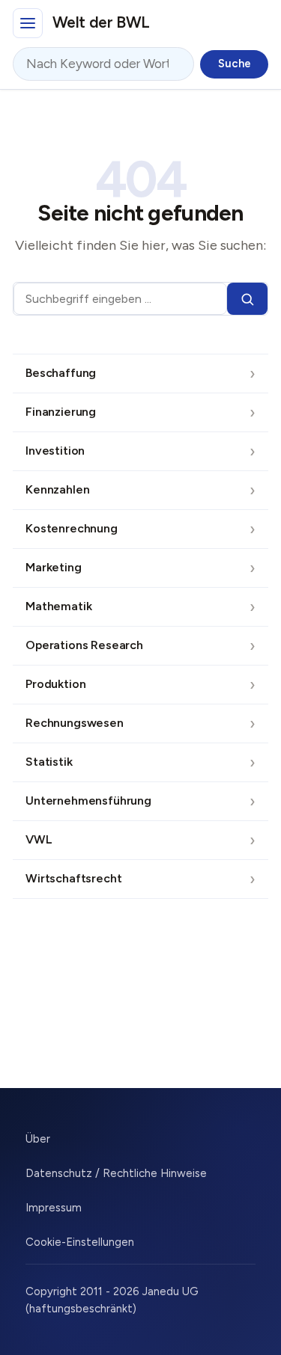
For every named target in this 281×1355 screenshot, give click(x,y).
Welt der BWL (101, 22)
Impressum (53, 1207)
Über (37, 1139)
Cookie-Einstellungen (79, 1242)
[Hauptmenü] (28, 23)
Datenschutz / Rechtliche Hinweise (116, 1173)
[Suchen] (247, 299)
